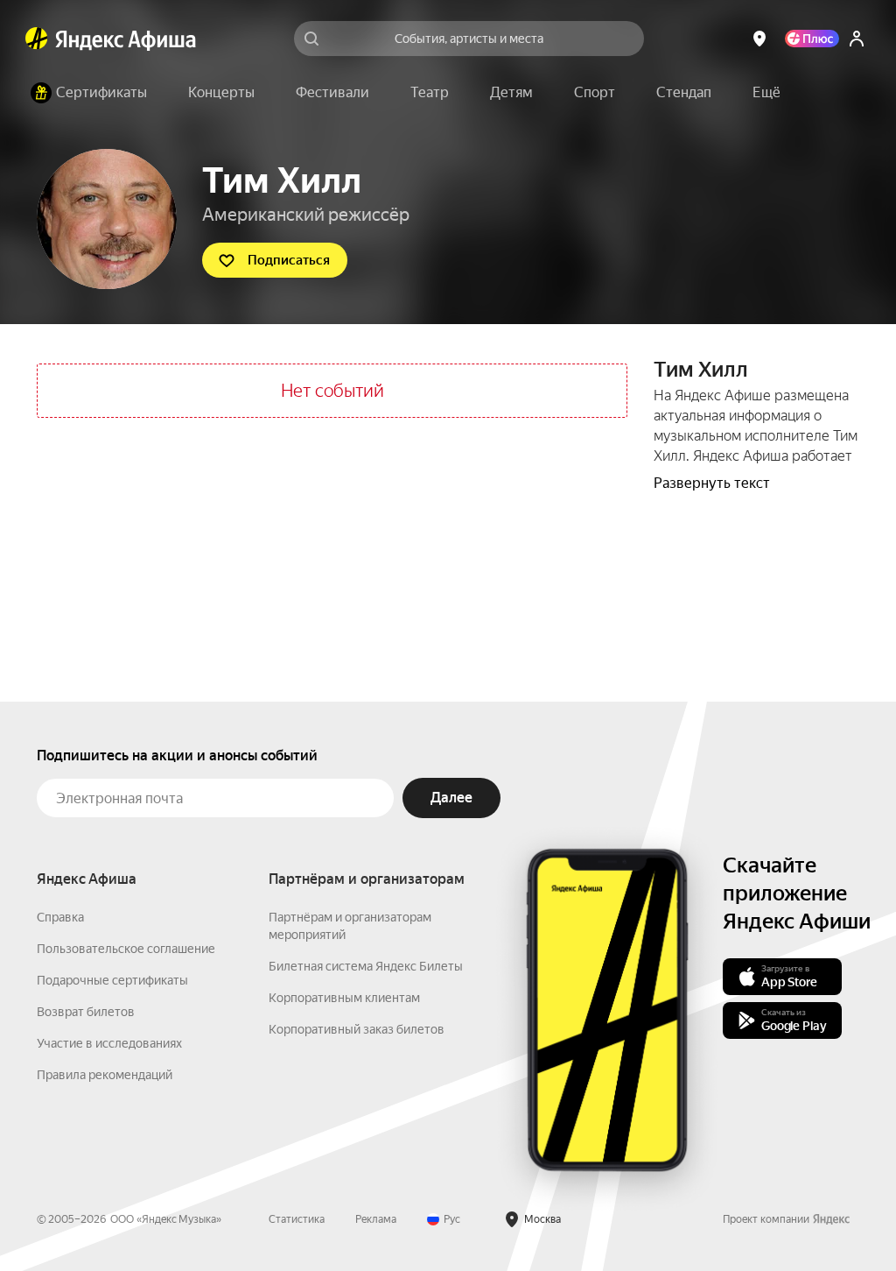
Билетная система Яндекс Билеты (366, 966)
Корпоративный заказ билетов (356, 1029)
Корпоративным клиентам (344, 998)
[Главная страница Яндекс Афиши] (36, 38)
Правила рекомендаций (104, 1075)
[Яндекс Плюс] (812, 38)
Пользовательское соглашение (126, 949)
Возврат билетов (86, 1012)
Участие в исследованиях (109, 1043)
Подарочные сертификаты (112, 980)
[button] (766, 93)
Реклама (375, 1219)
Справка (60, 917)
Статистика (297, 1219)
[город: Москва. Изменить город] (759, 39)
